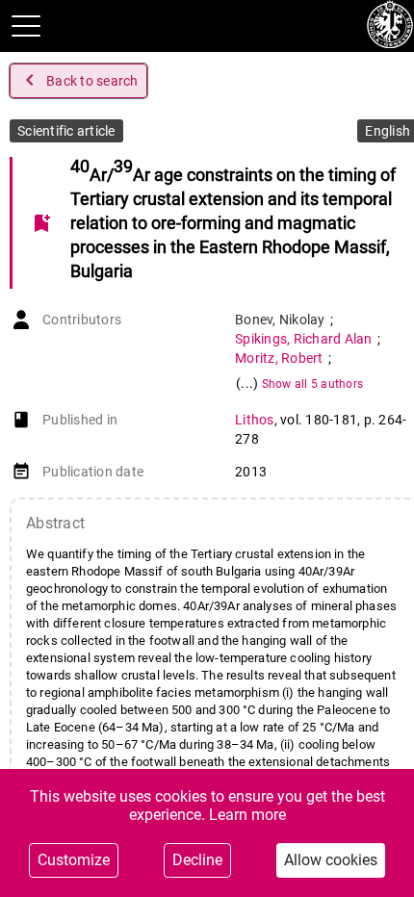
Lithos (254, 419)
